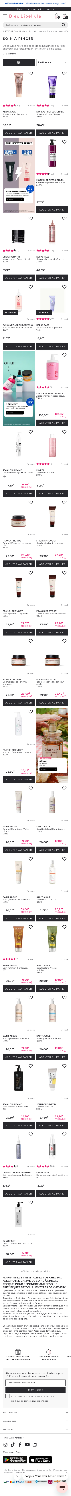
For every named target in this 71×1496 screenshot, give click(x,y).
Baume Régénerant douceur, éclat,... (50, 683)
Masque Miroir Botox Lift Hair (17, 259)
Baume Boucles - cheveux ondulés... (15, 683)
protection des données (36, 1400)
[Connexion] (57, 16)
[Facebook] (20, 1446)
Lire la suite (9, 53)
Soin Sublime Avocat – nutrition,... (47, 969)
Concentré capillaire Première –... (52, 1175)
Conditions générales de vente (36, 1470)
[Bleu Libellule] (26, 16)
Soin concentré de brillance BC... (18, 327)
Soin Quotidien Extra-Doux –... (17, 899)
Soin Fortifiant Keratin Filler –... (17, 752)
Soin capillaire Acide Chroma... (50, 259)
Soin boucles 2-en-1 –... (47, 1106)
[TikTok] (12, 1446)
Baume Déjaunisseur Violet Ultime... (16, 830)
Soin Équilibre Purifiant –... (49, 1038)
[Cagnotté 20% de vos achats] (35, 3)
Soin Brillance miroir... (46, 472)
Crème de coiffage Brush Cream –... (18, 473)
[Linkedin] (34, 1446)
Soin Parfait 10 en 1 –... (46, 899)
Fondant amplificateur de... (15, 114)
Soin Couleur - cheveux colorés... (51, 613)
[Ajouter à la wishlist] (30, 74)
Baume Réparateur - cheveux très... (17, 544)
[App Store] (40, 1462)
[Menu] (5, 16)
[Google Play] (15, 1462)
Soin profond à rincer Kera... (16, 1106)
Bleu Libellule (20, 31)
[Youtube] (27, 1446)
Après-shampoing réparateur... (50, 396)
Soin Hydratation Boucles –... (16, 1038)
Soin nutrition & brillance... (15, 968)
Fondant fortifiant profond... (49, 327)
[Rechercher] (63, 25)
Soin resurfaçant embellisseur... (17, 1175)
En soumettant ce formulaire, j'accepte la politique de (32, 1398)
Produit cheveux (37, 31)
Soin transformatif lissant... (49, 114)
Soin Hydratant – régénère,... (16, 613)
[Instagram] (5, 1446)
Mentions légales (12, 1470)
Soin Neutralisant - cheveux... (50, 543)
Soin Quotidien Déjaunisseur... (50, 829)
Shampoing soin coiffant (59, 31)
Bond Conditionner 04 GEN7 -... (18, 1243)
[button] (50, 16)
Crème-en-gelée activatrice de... (51, 182)
